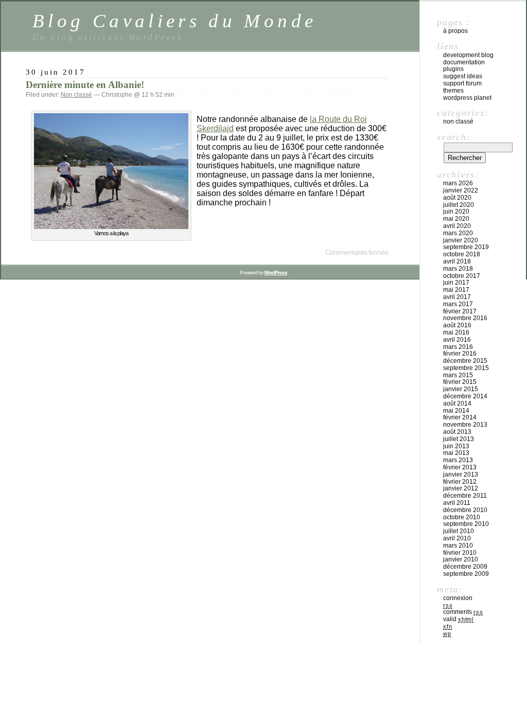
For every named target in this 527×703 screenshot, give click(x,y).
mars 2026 (458, 183)
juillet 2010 (458, 531)
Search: (453, 137)
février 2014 (460, 417)
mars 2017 (458, 304)
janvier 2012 (460, 488)
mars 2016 (458, 346)
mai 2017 (456, 289)
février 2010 (460, 552)
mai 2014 (456, 410)
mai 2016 (456, 332)
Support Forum (462, 83)
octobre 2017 (461, 275)
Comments (463, 612)
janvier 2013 (460, 474)
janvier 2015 (460, 389)
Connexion (457, 598)
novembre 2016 (465, 318)
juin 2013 (456, 446)
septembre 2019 (466, 247)
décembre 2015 (465, 360)
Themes (453, 90)
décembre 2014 (465, 396)
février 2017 (460, 311)
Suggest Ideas (462, 76)
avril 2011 (456, 502)
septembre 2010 (466, 524)
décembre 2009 (465, 566)
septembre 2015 (466, 368)
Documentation (464, 62)
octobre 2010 (461, 517)
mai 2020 (456, 218)
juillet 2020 (458, 204)
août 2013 (457, 431)
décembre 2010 (465, 510)
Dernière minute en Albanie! (85, 84)
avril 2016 (457, 339)
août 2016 (457, 325)
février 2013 (460, 467)
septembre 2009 (466, 573)
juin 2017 (456, 282)
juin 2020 (456, 211)
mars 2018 (458, 268)
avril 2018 (457, 261)
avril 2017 (457, 297)
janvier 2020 (460, 240)
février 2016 (460, 353)
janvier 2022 (460, 190)
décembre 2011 (465, 495)
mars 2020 (458, 233)
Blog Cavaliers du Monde (174, 20)
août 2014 (457, 403)
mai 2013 (456, 452)
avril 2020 (457, 226)
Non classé (76, 94)
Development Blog (468, 55)
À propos (455, 30)
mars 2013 (458, 460)
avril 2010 (457, 538)
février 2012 (460, 481)
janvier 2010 (460, 559)
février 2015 (460, 381)
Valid (458, 619)
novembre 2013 (465, 424)
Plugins (453, 69)
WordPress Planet (467, 97)
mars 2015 (458, 375)
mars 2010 (458, 545)
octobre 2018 (461, 254)
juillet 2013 (458, 439)
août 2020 (457, 197)
